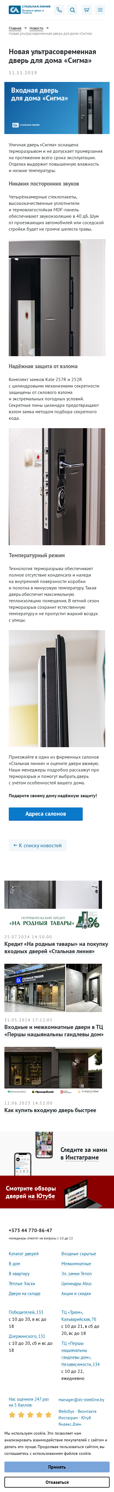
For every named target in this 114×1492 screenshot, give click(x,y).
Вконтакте (87, 1411)
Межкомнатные (76, 1263)
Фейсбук (66, 1411)
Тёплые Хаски (22, 1283)
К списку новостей (40, 845)
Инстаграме (82, 1157)
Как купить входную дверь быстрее (50, 1110)
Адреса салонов (45, 813)
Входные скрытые (78, 1253)
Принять (57, 1467)
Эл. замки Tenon (76, 1273)
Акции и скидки (76, 1293)
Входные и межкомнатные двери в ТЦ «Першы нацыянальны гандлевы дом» (54, 1030)
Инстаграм (68, 1417)
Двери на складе (25, 1293)
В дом (14, 1263)
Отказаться (57, 1482)
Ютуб (86, 1417)
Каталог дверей (24, 1253)
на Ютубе (41, 1196)
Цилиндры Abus (76, 1283)
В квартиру (19, 1273)
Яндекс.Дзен (69, 1424)
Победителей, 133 (26, 1312)
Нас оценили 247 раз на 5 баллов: (29, 1402)
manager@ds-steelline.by (81, 1399)
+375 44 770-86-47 (30, 1230)
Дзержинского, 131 (27, 1336)
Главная (15, 28)
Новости (36, 28)
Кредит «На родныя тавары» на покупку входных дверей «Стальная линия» (56, 947)
